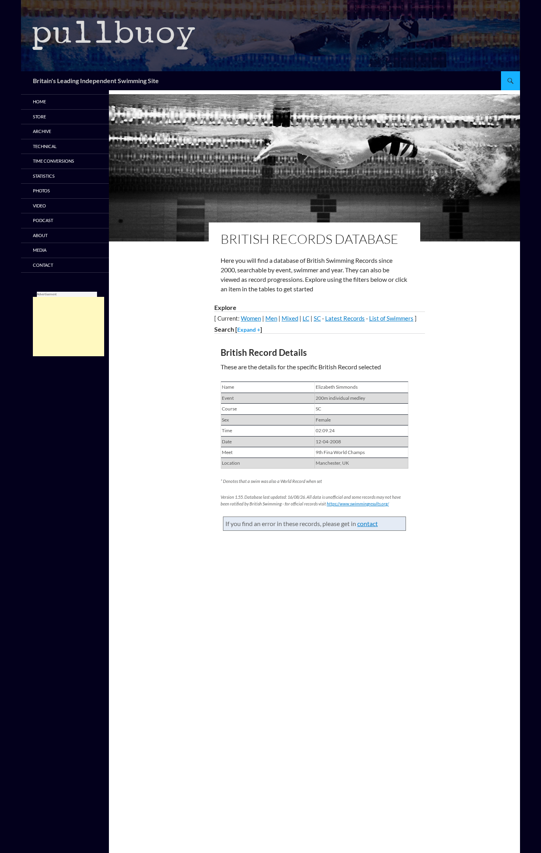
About (40, 235)
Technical (45, 146)
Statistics (44, 176)
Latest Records (345, 318)
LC (306, 318)
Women (251, 318)
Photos (41, 190)
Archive (42, 131)
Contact (43, 265)
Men (271, 318)
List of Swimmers (391, 318)
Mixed (290, 318)
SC (317, 318)
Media (39, 250)
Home (39, 101)
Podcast (43, 220)
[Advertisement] (68, 326)
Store (39, 116)
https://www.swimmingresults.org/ (358, 503)
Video (39, 205)
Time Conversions (53, 160)
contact (367, 523)
